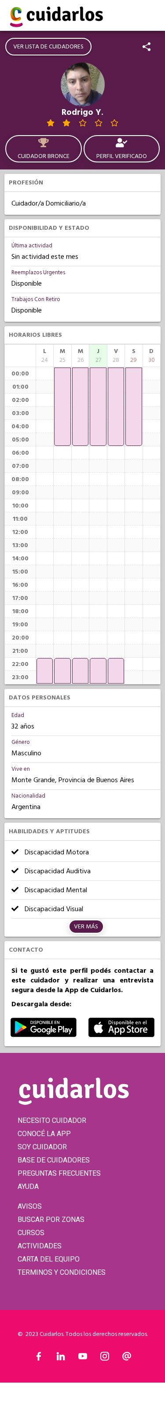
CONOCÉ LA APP (44, 1133)
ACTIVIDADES (40, 1246)
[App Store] (121, 1035)
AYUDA (28, 1186)
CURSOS (31, 1233)
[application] (45, 671)
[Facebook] (38, 1358)
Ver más (86, 926)
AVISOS (30, 1206)
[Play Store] (44, 1035)
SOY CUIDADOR (42, 1147)
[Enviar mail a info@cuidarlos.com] (126, 1358)
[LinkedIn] (60, 1358)
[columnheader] (45, 356)
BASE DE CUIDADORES (54, 1160)
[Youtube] (82, 1358)
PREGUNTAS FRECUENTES (59, 1173)
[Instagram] (104, 1358)
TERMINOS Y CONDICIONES (62, 1272)
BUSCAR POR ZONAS (51, 1219)
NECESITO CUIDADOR (52, 1120)
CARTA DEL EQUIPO (49, 1259)
